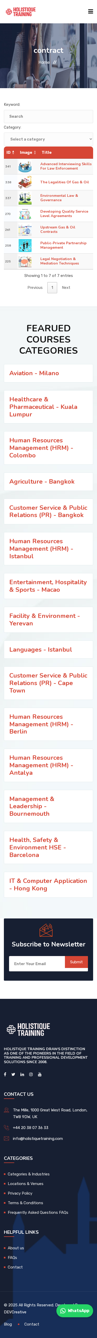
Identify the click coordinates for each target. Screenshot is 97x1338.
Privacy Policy (20, 1193)
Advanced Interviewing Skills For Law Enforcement (66, 166)
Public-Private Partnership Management (63, 245)
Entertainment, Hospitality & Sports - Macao (48, 586)
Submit (76, 962)
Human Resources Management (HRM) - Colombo (41, 447)
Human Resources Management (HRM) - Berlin (41, 724)
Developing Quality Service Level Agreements (64, 213)
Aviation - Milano (34, 373)
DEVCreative (15, 1312)
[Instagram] (31, 1074)
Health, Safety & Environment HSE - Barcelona (37, 847)
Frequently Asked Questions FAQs (38, 1212)
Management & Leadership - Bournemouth (31, 806)
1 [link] (52, 287)
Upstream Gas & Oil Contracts (57, 229)
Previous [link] (35, 287)
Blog (8, 1324)
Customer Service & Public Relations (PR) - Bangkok (48, 511)
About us (16, 1248)
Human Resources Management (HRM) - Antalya (41, 765)
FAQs (12, 1257)
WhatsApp (78, 1310)
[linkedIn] (22, 1074)
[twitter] (13, 1074)
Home (44, 62)
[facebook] (5, 1074)
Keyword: (12, 104)
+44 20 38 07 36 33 (30, 1127)
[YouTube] (40, 1074)
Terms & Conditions (25, 1203)
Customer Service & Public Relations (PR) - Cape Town (48, 683)
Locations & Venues (25, 1183)
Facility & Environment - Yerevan (44, 620)
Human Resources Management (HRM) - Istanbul (41, 548)
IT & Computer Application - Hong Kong (48, 885)
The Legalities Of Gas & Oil (64, 182)
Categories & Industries (29, 1174)
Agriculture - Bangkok (41, 481)
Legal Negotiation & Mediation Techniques (59, 261)
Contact (15, 1267)
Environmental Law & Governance (59, 198)
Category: (12, 127)
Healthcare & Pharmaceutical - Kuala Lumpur (43, 407)
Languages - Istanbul (40, 649)
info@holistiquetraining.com (38, 1138)
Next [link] (66, 287)
